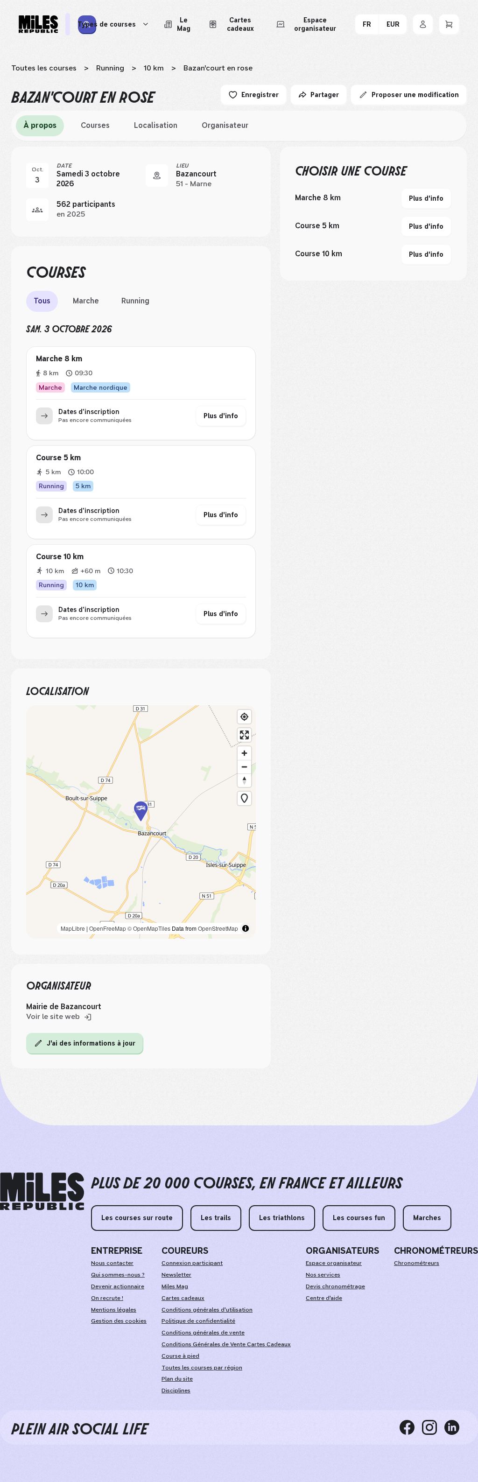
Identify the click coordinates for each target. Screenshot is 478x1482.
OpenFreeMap (107, 928)
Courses (95, 125)
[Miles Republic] (38, 24)
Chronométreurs (416, 1263)
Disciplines (176, 1390)
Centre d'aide (324, 1298)
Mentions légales (113, 1309)
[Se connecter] (423, 24)
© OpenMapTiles (148, 928)
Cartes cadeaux (183, 1298)
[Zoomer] (244, 753)
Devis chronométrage (335, 1286)
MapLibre (73, 928)
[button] (141, 822)
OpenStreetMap (218, 928)
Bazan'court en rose (218, 67)
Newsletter (176, 1274)
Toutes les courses (44, 67)
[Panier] (449, 24)
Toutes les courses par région (202, 1367)
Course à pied (180, 1356)
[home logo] (42, 1191)
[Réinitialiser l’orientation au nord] (244, 780)
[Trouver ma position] (244, 716)
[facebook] (411, 1427)
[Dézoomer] (244, 766)
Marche (86, 300)
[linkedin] (455, 1427)
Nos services (323, 1274)
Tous (42, 300)
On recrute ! (107, 1298)
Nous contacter (112, 1263)
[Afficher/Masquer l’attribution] (245, 928)
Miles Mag (175, 1286)
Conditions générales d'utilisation (207, 1309)
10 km (154, 67)
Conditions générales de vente (203, 1332)
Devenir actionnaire (117, 1286)
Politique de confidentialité (198, 1321)
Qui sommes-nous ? (118, 1274)
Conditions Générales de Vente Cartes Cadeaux (226, 1344)
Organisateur (225, 125)
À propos (39, 125)
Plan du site (177, 1379)
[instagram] (433, 1427)
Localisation (155, 125)
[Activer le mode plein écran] (244, 735)
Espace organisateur (334, 1263)
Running (110, 67)
